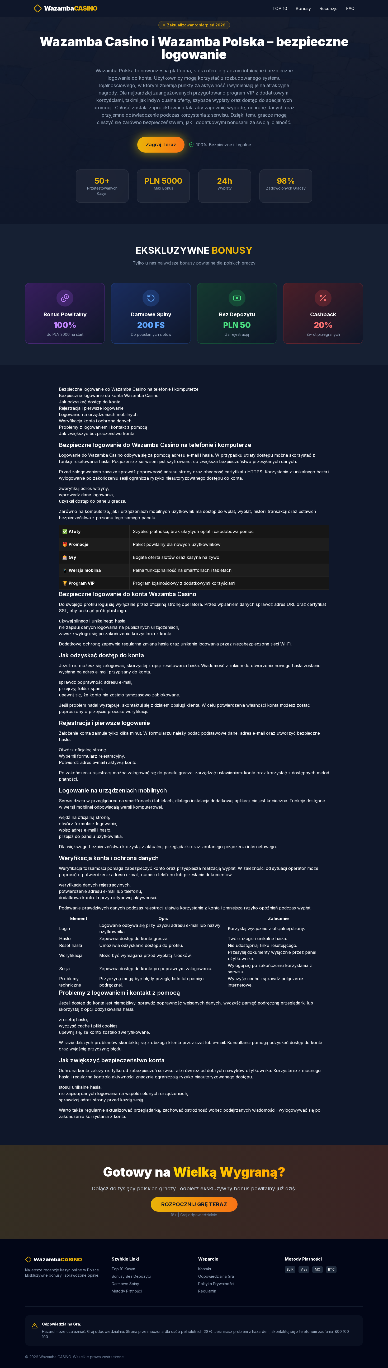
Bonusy (303, 8)
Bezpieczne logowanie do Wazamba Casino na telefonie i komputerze (128, 389)
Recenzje (328, 8)
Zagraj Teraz (161, 144)
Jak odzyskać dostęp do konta (89, 401)
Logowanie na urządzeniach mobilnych (98, 414)
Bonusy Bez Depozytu (131, 1276)
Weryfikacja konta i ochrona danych (95, 420)
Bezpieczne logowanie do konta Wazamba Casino (109, 395)
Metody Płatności (127, 1291)
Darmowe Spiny (125, 1283)
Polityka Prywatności (216, 1283)
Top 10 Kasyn (123, 1269)
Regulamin (207, 1291)
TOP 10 (279, 8)
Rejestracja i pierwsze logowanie (91, 408)
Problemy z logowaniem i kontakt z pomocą (103, 427)
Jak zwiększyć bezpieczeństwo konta (96, 433)
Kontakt (204, 1269)
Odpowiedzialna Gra (216, 1276)
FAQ (350, 8)
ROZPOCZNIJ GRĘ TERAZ (194, 1204)
